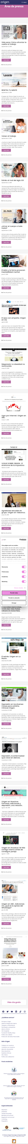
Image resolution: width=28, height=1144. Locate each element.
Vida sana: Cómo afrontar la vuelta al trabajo (14, 43)
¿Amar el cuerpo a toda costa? (12, 227)
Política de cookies (20, 1136)
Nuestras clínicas (6, 1053)
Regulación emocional (8, 1117)
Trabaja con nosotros (8, 1045)
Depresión (4, 1110)
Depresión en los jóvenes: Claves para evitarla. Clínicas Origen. (12, 706)
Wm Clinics (5, 1055)
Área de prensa (7, 64)
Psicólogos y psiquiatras (8, 1027)
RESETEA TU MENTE (9, 90)
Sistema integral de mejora (9, 1023)
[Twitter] (8, 1012)
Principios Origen (6, 1021)
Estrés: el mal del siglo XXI (13, 180)
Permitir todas (14, 592)
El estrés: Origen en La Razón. (11, 657)
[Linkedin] (16, 1012)
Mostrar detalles (18, 588)
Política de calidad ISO (8, 1057)
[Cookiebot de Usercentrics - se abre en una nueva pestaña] (19, 540)
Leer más (6, 60)
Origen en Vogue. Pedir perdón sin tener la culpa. (13, 962)
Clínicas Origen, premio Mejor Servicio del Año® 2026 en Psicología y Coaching (14, 1086)
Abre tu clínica (6, 1029)
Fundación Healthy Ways (8, 1033)
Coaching (4, 1119)
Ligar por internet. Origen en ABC (14, 417)
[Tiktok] (20, 1012)
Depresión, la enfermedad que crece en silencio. (13, 757)
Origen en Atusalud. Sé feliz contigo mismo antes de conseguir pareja (13, 849)
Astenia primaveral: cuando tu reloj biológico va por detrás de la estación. (14, 1074)
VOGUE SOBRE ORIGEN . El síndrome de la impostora (13, 464)
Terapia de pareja (7, 1113)
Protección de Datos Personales (10, 1036)
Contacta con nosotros (8, 1047)
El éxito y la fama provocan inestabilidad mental (13, 271)
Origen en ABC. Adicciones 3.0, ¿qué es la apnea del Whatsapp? (13, 906)
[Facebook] (3, 1012)
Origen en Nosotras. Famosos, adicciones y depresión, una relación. (12, 803)
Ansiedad (4, 1111)
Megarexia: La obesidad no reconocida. (13, 365)
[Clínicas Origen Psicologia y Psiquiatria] (5, 2)
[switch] (24, 572)
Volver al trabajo (9, 136)
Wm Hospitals (5, 1031)
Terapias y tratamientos (8, 1025)
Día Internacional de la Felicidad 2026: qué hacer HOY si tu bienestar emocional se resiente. (14, 1098)
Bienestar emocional (7, 1115)
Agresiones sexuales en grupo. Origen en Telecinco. (13, 512)
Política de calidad (7, 1035)
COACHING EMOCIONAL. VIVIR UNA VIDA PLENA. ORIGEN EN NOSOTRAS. (12, 609)
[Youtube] (12, 1012)
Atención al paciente (7, 1049)
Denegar (14, 603)
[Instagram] (25, 1012)
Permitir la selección (14, 597)
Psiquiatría (4, 1121)
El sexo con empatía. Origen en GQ (14, 319)
